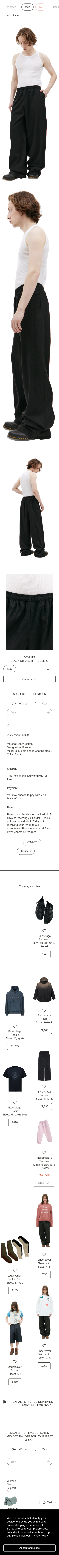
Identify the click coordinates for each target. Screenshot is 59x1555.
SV (40, 6)
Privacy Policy (39, 1535)
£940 (44, 954)
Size (9, 668)
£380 (15, 1381)
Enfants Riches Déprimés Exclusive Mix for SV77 (33, 1403)
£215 (44, 1183)
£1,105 (44, 1030)
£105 (15, 1290)
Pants (16, 15)
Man (44, 703)
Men (27, 6)
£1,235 (15, 1046)
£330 (44, 1274)
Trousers (26, 851)
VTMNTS (29, 657)
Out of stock (29, 679)
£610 (15, 1122)
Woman (23, 703)
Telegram (12, 1508)
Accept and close (29, 1547)
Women (11, 6)
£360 (44, 1365)
